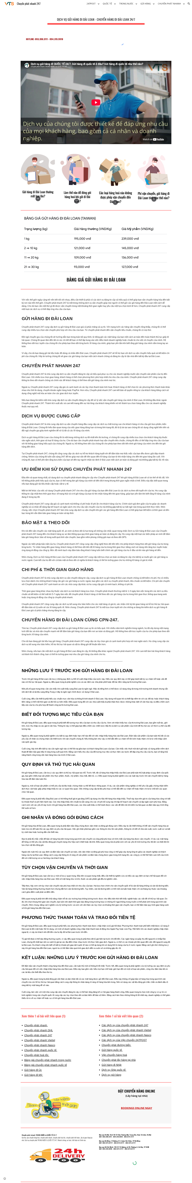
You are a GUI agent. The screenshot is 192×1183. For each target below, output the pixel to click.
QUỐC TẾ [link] (107, 3)
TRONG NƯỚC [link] (126, 3)
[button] (189, 4)
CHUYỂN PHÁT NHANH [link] (169, 3)
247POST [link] (91, 3)
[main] (96, 18)
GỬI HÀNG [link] (146, 3)
